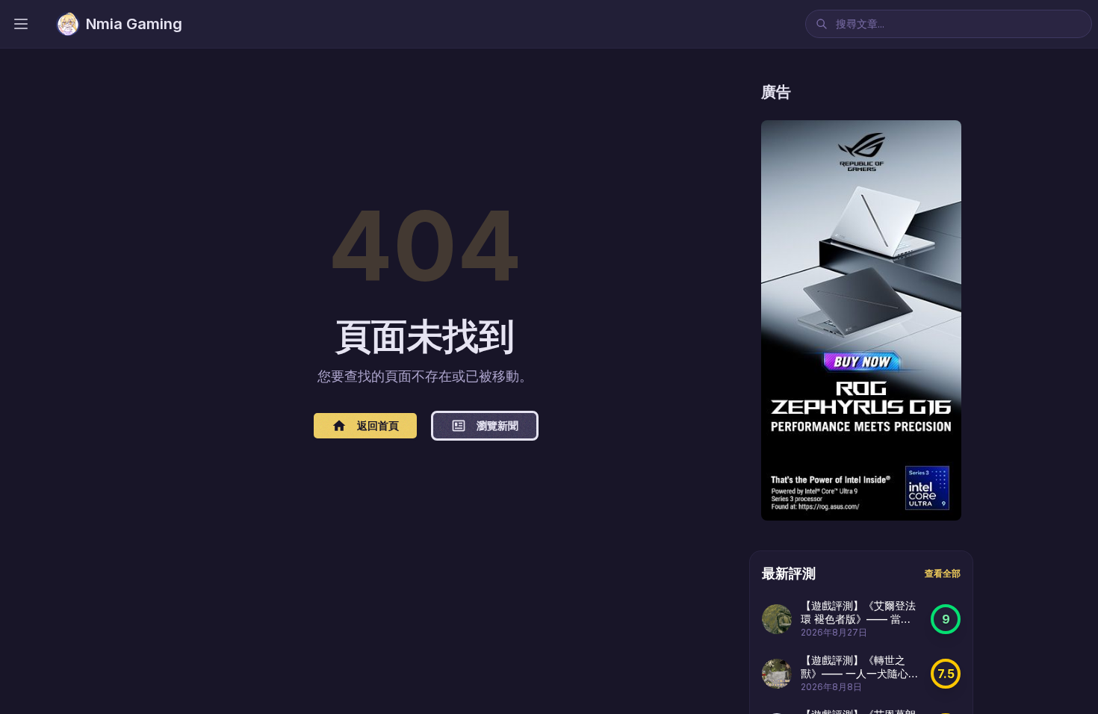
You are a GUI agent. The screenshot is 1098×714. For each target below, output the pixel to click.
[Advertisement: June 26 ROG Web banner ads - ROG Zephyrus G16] (861, 320)
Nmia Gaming (134, 24)
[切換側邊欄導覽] (21, 24)
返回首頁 (378, 425)
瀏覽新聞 (497, 425)
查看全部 (943, 573)
